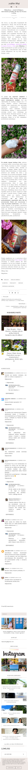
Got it (18, 767)
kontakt (5, 614)
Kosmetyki (5, 283)
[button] (7, 6)
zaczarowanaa (9, 373)
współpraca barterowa (8, 286)
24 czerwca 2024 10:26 (16, 568)
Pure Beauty (13, 283)
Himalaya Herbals (15, 279)
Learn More (11, 767)
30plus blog (14, 3)
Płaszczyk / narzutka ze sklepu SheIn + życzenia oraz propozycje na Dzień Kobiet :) (12, 738)
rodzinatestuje (9, 409)
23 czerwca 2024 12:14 (20, 550)
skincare (20, 283)
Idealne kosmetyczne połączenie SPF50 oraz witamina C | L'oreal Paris (12, 300)
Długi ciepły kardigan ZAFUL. (11, 725)
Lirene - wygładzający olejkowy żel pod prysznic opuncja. (16, 307)
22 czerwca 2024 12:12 (20, 373)
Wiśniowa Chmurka (10, 398)
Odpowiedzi (10, 382)
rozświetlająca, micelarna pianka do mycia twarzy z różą (14, 45)
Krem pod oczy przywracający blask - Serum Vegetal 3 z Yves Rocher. (12, 688)
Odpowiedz (8, 379)
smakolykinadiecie (10, 448)
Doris (6, 577)
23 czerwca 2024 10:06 (16, 519)
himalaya (6, 279)
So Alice (7, 519)
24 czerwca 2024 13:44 (15, 577)
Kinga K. (7, 568)
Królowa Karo (9, 550)
